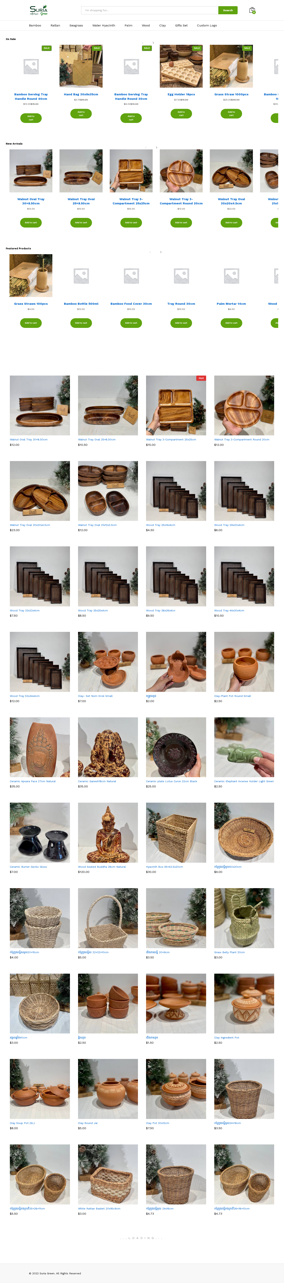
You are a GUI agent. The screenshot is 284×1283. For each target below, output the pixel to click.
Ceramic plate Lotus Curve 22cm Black (171, 781)
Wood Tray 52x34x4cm (25, 695)
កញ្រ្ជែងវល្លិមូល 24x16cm (159, 1208)
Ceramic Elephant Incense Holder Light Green (244, 781)
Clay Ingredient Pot (226, 1037)
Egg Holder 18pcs (181, 94)
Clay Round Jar (88, 1123)
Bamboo (35, 25)
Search (228, 10)
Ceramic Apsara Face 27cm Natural (33, 781)
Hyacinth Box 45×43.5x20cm (164, 866)
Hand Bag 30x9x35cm (81, 94)
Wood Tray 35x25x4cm (93, 610)
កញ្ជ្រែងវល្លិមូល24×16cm (227, 1123)
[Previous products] (142, 40)
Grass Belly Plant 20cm (229, 952)
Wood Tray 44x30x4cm (229, 610)
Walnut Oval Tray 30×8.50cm (30, 201)
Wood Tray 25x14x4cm (160, 524)
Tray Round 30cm (181, 304)
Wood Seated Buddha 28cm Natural (102, 866)
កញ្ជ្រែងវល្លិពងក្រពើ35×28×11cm (27, 1208)
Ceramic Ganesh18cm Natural (97, 781)
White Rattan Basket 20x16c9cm (99, 1208)
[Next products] (153, 40)
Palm (128, 25)
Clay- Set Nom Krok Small (95, 695)
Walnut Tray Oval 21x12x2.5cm (97, 524)
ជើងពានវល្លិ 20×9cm (158, 952)
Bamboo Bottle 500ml (81, 304)
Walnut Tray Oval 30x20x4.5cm (231, 201)
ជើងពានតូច (152, 1037)
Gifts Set (181, 25)
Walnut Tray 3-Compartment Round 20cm (181, 201)
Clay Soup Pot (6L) (22, 1123)
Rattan (55, 25)
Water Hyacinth (103, 25)
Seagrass (76, 25)
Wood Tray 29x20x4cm (229, 524)
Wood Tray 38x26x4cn (160, 610)
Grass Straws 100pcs (31, 304)
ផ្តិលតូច (82, 1037)
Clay (162, 25)
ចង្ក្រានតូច (151, 695)
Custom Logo (207, 25)
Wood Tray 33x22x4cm (25, 610)
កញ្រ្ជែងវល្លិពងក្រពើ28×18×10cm (232, 1208)
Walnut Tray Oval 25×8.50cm (81, 201)
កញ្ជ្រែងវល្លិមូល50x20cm (227, 866)
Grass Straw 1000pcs (231, 94)
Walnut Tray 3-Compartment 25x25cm (131, 201)
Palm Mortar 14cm (231, 304)
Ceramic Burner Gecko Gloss (28, 866)
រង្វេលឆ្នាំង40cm (18, 1037)
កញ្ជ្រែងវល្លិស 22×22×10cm (93, 952)
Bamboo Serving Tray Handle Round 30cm (131, 96)
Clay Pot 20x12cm (157, 1123)
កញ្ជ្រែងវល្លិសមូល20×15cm (24, 952)
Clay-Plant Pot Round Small (232, 695)
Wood (146, 25)
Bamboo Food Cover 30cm (131, 304)
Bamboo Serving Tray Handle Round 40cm (31, 96)
